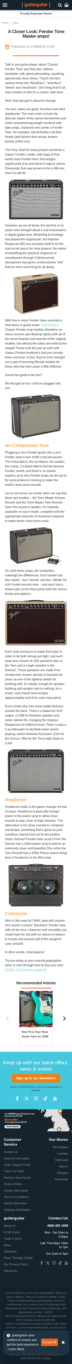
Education (10, 1251)
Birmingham (60, 1147)
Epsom (63, 1166)
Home (5, 22)
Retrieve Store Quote (17, 1177)
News (16, 22)
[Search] (60, 5)
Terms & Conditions (16, 1196)
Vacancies (10, 1270)
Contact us (11, 1151)
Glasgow (62, 1172)
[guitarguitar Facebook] (17, 1098)
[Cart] (67, 5)
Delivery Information (16, 1158)
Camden (62, 1153)
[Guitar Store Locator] (36, 1120)
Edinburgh (61, 1160)
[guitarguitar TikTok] (45, 1098)
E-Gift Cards (12, 1232)
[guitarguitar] (36, 4)
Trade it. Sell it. (13, 1238)
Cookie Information (16, 1190)
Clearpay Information (17, 1209)
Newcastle (61, 1179)
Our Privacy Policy (16, 1264)
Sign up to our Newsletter (36, 1078)
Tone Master (49, 325)
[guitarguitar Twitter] (26, 1098)
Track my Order (14, 1171)
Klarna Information (15, 1203)
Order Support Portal (17, 1164)
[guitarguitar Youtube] (54, 1098)
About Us (10, 1225)
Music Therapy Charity (18, 1257)
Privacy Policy (29, 1087)
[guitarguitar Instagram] (36, 1098)
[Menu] (10, 5)
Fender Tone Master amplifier (25, 969)
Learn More (16, 1349)
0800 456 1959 (57, 1225)
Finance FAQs (13, 1184)
